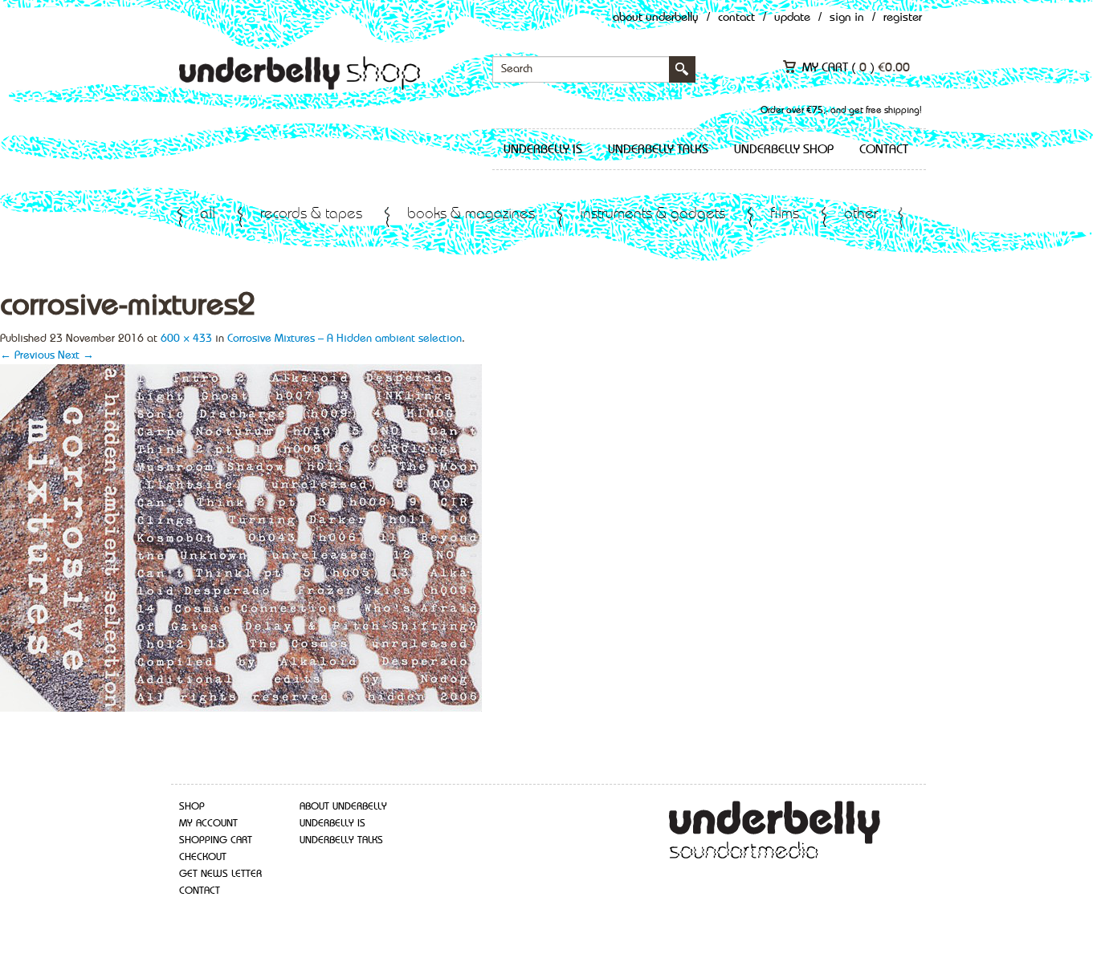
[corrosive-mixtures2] (241, 536)
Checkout (202, 857)
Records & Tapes (311, 214)
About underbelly (343, 807)
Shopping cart (215, 840)
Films (784, 214)
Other (861, 214)
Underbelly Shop (784, 150)
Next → (76, 355)
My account (208, 823)
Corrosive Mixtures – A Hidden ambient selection (344, 338)
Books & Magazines (471, 214)
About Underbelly (656, 18)
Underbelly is (543, 150)
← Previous (27, 355)
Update (792, 18)
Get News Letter (220, 874)
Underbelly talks (658, 150)
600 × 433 (186, 338)
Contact (736, 18)
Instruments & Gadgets (652, 214)
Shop (192, 807)
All (207, 214)
